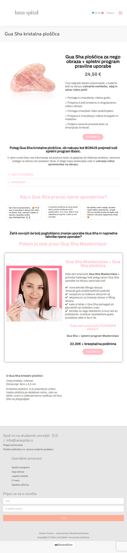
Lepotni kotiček (20, 476)
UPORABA (18, 182)
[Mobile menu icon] (119, 13)
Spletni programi (21, 467)
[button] (63, 174)
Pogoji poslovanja (13, 445)
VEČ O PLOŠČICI (22, 174)
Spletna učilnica (20, 485)
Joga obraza (18, 471)
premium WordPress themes (75, 533)
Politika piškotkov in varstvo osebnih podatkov (28, 449)
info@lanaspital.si (20, 440)
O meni (16, 480)
